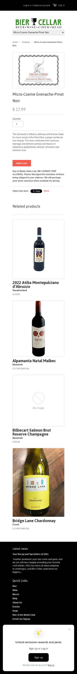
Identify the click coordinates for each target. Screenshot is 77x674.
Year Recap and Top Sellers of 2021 (31, 554)
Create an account (41, 5)
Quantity (17, 119)
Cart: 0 (61, 5)
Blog (15, 598)
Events (16, 606)
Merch (16, 594)
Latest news (20, 548)
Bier (15, 586)
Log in (26, 5)
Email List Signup (21, 619)
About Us (17, 602)
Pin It (46, 191)
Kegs (15, 611)
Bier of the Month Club (24, 615)
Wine (15, 590)
